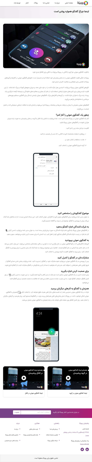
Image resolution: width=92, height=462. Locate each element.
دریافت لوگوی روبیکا (53, 441)
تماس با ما (46, 3)
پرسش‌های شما (54, 429)
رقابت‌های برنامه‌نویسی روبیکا (30, 435)
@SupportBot (84, 444)
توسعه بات (17, 3)
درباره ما (57, 3)
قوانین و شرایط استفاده (52, 435)
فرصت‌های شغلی (33, 429)
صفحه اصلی (69, 3)
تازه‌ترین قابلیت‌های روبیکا (11, 435)
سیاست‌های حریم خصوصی (11, 441)
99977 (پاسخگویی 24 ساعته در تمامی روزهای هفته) (76, 434)
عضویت (16, 412)
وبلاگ (36, 3)
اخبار (27, 3)
